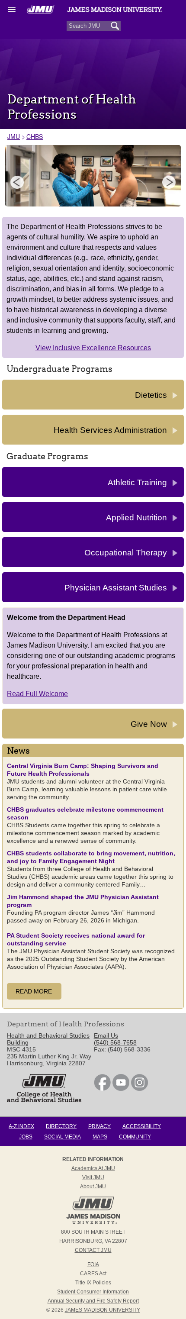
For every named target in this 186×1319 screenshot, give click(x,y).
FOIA (93, 1264)
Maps (100, 1137)
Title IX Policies (93, 1283)
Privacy (99, 1126)
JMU (13, 136)
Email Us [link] (106, 1035)
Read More (34, 991)
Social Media (62, 1137)
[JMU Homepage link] (93, 1223)
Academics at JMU (93, 1168)
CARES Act (93, 1274)
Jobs (25, 1137)
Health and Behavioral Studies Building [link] (48, 1039)
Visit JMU (93, 1177)
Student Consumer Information (93, 1292)
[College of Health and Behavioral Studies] (44, 1099)
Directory (61, 1126)
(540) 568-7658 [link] (115, 1042)
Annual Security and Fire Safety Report (93, 1301)
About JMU (93, 1187)
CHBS (34, 136)
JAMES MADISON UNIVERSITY (102, 1310)
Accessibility (141, 1126)
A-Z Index (21, 1126)
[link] (102, 1088)
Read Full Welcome (37, 693)
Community (135, 1137)
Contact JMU (93, 1250)
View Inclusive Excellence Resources (93, 348)
